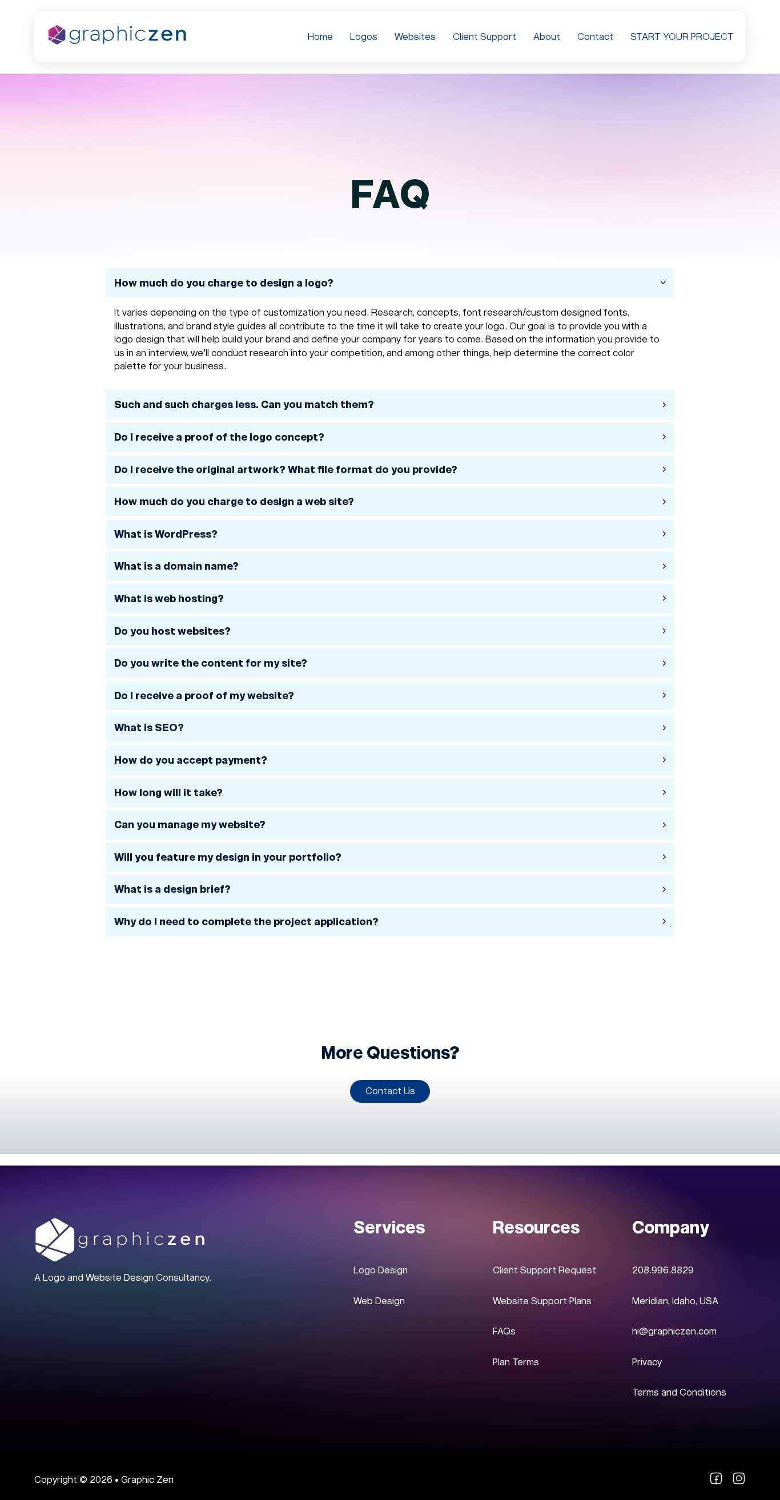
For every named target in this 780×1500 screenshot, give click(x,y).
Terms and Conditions (679, 1392)
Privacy (647, 1362)
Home (320, 37)
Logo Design (380, 1270)
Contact (595, 37)
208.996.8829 (663, 1270)
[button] (390, 283)
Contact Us (390, 1091)
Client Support (484, 37)
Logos (363, 37)
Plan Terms (516, 1362)
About (546, 37)
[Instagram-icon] (739, 1482)
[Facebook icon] (716, 1482)
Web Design (379, 1301)
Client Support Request (544, 1270)
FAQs (504, 1331)
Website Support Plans (542, 1301)
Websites (415, 37)
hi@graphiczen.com (674, 1331)
